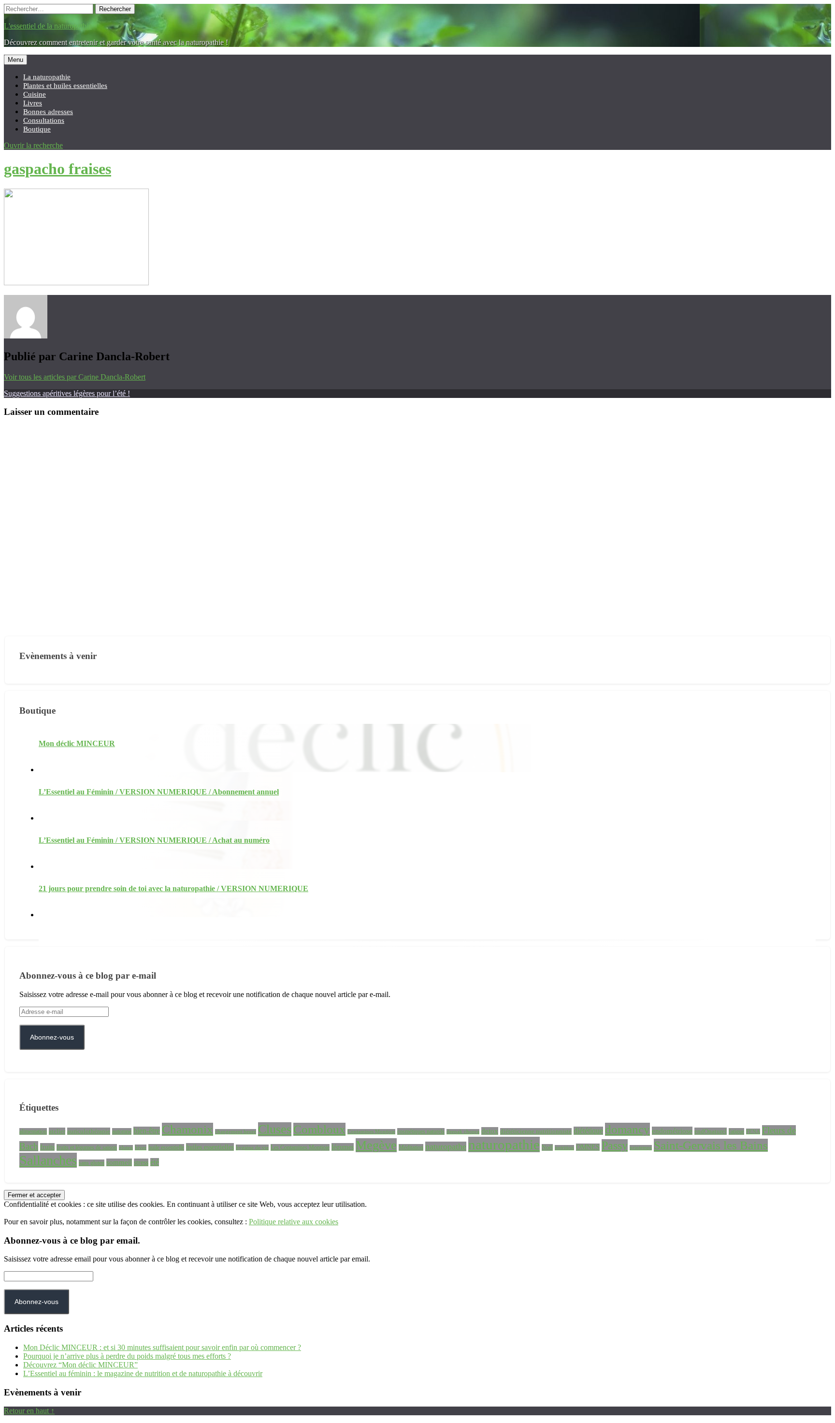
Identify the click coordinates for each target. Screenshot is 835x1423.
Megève (376, 1145)
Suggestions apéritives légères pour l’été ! (67, 393)
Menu (15, 59)
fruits (47, 1147)
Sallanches (48, 1160)
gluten (126, 1147)
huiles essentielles (210, 1147)
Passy (615, 1145)
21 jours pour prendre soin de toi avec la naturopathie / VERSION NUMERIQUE (173, 888)
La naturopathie (47, 77)
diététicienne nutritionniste (536, 1131)
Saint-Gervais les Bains (711, 1145)
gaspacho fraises (57, 168)
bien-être (146, 1131)
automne (121, 1131)
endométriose (672, 1131)
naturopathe (445, 1146)
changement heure (235, 1131)
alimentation (33, 1131)
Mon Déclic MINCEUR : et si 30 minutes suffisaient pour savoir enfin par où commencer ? (162, 1347)
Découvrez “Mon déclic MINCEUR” (80, 1365)
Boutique (37, 129)
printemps (641, 1147)
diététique (588, 1131)
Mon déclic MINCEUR (77, 743)
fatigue (736, 1131)
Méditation (411, 1147)
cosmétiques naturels (421, 1131)
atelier (57, 1131)
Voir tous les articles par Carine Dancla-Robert (74, 377)
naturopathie (504, 1144)
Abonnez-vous (52, 1037)
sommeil (119, 1162)
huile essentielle (166, 1147)
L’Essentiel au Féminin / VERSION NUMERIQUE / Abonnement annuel (159, 792)
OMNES (588, 1147)
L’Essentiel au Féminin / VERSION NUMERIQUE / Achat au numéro (154, 840)
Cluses (274, 1129)
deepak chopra (462, 1131)
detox (489, 1131)
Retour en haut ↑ (29, 1411)
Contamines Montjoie (371, 1131)
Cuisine (34, 94)
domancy (627, 1129)
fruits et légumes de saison (87, 1147)
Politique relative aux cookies (293, 1222)
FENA (753, 1131)
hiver (140, 1147)
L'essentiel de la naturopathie (48, 26)
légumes (342, 1147)
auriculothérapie (88, 1131)
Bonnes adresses (48, 111)
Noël (547, 1147)
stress (141, 1162)
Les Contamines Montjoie (300, 1147)
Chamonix (187, 1129)
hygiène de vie (252, 1147)
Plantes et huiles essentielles (65, 85)
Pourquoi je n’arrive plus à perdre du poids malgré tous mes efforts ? (127, 1356)
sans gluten (91, 1162)
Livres (32, 103)
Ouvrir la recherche (33, 145)
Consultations (43, 120)
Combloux (319, 1129)
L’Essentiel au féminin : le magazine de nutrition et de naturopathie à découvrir (142, 1373)
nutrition (564, 1147)
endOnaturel (710, 1131)
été (154, 1162)
